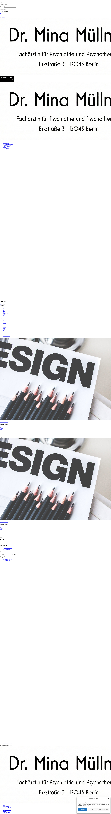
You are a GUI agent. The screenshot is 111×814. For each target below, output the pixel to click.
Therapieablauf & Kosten (8, 144)
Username (2, 4)
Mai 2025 (4, 542)
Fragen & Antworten (7, 146)
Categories (2, 306)
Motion (4, 312)
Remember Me (4, 11)
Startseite (4, 141)
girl (3, 324)
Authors (1, 333)
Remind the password (4, 13)
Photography (5, 313)
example (4, 322)
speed (4, 331)
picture (4, 329)
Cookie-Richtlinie (88, 811)
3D (3, 308)
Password (2, 6)
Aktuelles (4, 147)
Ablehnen (93, 809)
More (1, 429)
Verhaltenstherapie (6, 549)
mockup (4, 327)
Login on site (3, 9)
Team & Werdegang (7, 145)
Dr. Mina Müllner (6, 336)
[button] (108, 798)
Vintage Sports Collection (4, 522)
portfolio (4, 314)
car (3, 320)
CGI (3, 310)
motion (4, 328)
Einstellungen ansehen (103, 809)
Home (1, 304)
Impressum (100, 811)
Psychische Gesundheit (7, 548)
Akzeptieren (82, 809)
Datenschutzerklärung (94, 811)
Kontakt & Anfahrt (6, 148)
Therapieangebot (6, 143)
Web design (5, 315)
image (4, 311)
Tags (1, 318)
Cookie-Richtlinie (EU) (7, 743)
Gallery (4, 323)
